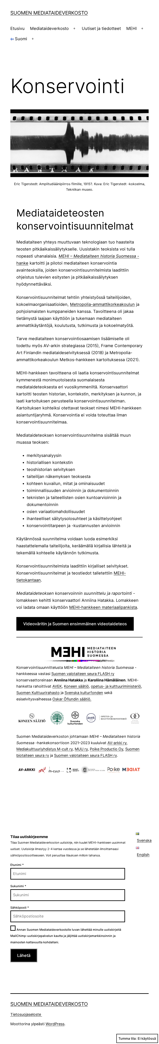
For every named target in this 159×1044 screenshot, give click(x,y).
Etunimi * (17, 865)
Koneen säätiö (76, 686)
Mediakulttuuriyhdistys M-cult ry (44, 749)
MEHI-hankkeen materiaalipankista (103, 607)
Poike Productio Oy (106, 749)
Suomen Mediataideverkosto (49, 13)
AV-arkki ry (116, 743)
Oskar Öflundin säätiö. (71, 699)
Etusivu (17, 28)
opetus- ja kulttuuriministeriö (116, 686)
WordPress (55, 1024)
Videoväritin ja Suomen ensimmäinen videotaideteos (75, 623)
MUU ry (81, 749)
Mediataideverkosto (49, 28)
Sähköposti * (19, 907)
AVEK (57, 686)
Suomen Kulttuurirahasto (38, 692)
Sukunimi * (18, 886)
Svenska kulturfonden (84, 692)
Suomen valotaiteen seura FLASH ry (82, 674)
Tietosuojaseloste (26, 1014)
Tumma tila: (127, 1038)
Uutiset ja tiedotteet (101, 28)
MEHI (131, 28)
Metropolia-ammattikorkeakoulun (102, 304)
